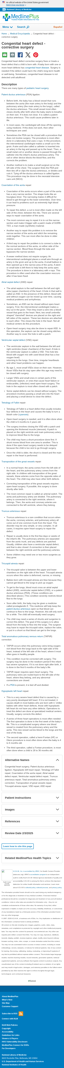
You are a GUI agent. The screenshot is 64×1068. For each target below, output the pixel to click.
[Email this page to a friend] (5, 55)
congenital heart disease (37, 67)
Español (58, 27)
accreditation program (38, 874)
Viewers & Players (10, 1038)
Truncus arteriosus (11, 511)
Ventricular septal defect (13, 340)
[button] (57, 760)
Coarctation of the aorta (13, 185)
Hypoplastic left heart (12, 691)
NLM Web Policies (10, 1025)
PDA (12, 685)
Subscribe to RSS (9, 1014)
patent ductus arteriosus (18, 609)
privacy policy (57, 887)
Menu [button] (5, 27)
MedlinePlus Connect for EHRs (15, 1045)
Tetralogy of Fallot (10, 402)
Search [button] (21, 26)
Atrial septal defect (11, 282)
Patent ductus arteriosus (13, 94)
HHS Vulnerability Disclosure (14, 1042)
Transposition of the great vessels (18, 461)
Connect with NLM (10, 1019)
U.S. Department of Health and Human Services (23, 1061)
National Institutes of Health (14, 1065)
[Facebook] (20, 55)
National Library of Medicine (19, 9)
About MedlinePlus (10, 996)
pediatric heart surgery (37, 88)
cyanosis (23, 414)
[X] (28, 55)
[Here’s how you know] (32, 4)
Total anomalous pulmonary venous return (22, 636)
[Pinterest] (36, 55)
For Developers (9, 1048)
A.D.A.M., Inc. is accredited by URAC (26, 871)
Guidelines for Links (10, 1035)
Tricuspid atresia (10, 563)
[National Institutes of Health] (4, 9)
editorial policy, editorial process (36, 887)
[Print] (12, 55)
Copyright (6, 1028)
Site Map (5, 1003)
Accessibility (7, 1032)
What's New (7, 1000)
